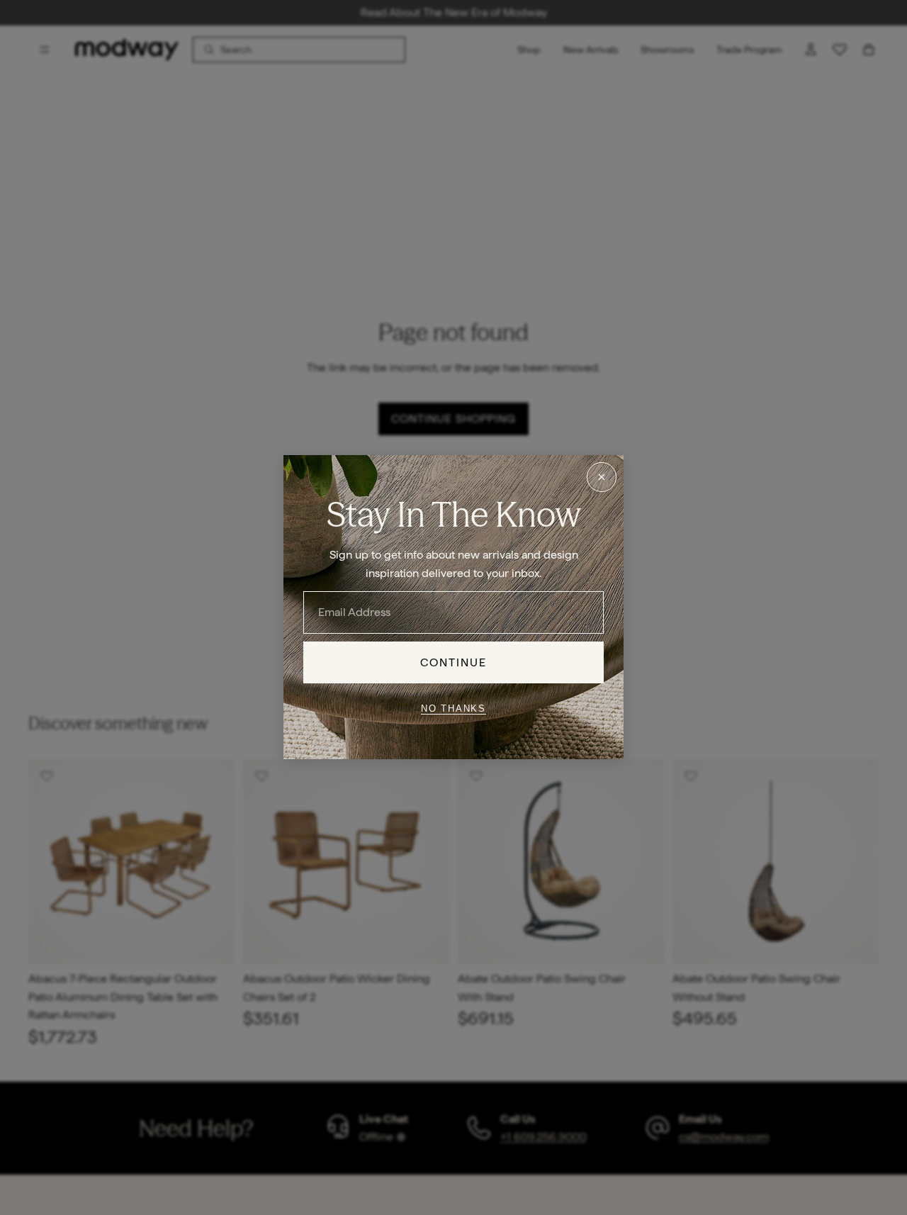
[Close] (601, 477)
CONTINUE (454, 662)
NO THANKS (453, 708)
